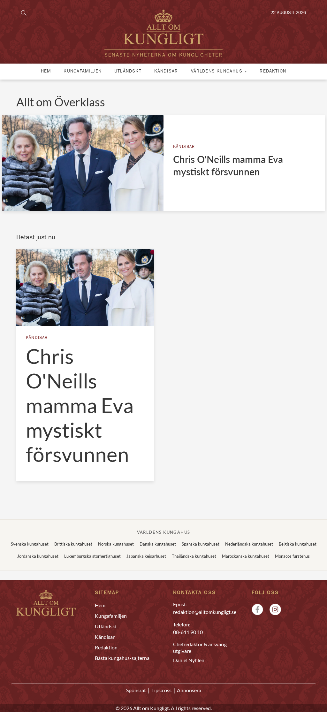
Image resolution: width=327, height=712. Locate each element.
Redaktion (273, 71)
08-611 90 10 (188, 632)
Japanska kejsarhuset (146, 556)
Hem (46, 71)
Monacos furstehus (292, 556)
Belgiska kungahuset (297, 544)
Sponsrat (136, 690)
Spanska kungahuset (200, 544)
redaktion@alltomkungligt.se (204, 612)
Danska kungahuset (158, 544)
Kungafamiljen (83, 71)
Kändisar (166, 71)
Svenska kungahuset (30, 544)
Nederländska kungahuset (249, 544)
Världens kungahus (216, 71)
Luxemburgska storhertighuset (92, 556)
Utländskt (127, 71)
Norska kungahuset (116, 544)
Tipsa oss (161, 690)
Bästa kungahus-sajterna (122, 658)
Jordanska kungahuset (37, 556)
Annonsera (189, 690)
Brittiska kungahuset (73, 544)
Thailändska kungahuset (194, 556)
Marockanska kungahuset (245, 556)
